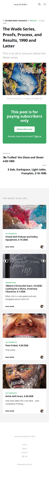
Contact (24, 452)
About (24, 448)
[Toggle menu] (45, 4)
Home (24, 444)
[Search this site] (39, 4)
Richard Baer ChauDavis (16, 21)
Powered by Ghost (24, 464)
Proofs (33, 21)
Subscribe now (24, 129)
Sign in (37, 136)
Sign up (24, 456)
